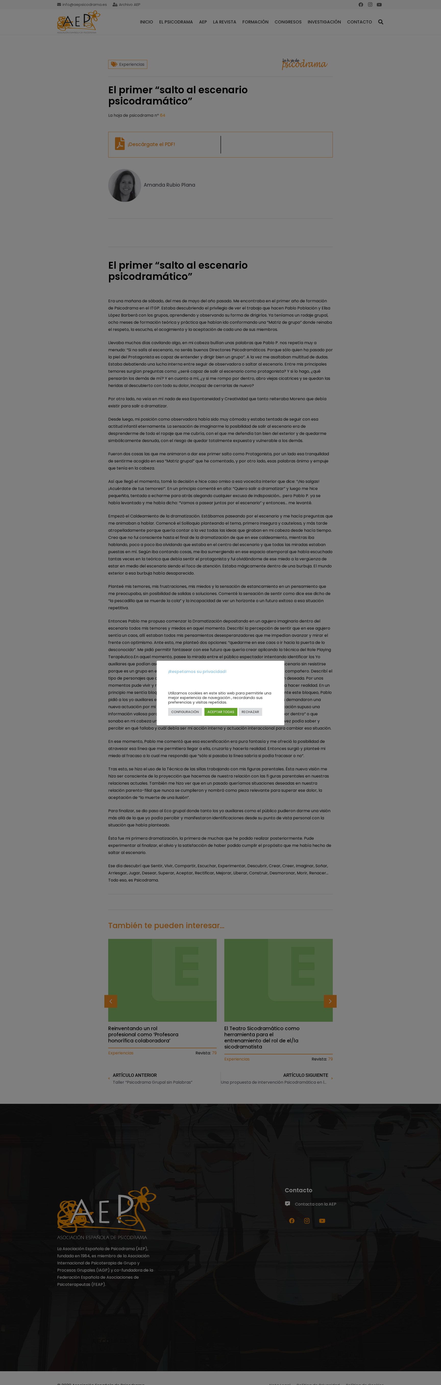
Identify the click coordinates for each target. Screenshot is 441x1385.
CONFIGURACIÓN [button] (185, 711)
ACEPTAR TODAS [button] (220, 711)
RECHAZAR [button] (250, 711)
